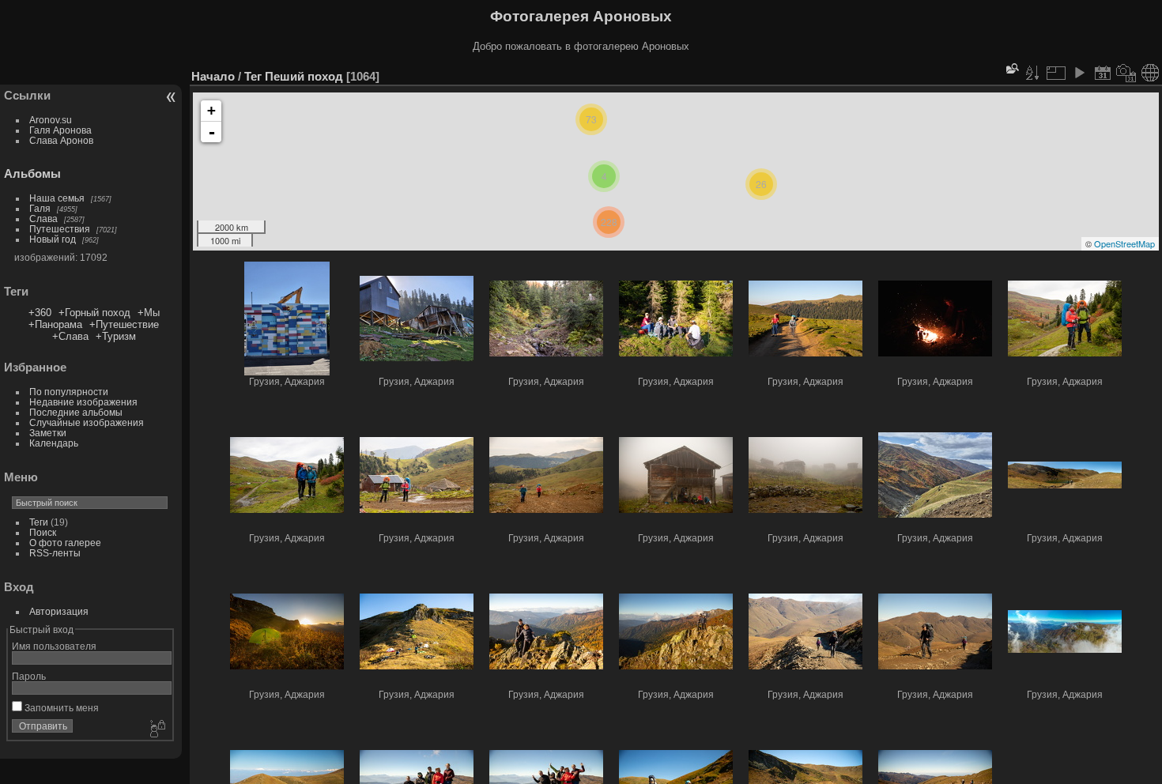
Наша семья (57, 198)
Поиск (42, 532)
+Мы (149, 312)
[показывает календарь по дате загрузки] (1102, 72)
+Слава (70, 336)
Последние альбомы (76, 412)
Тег (253, 76)
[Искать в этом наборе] (1011, 68)
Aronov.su (50, 120)
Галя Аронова (60, 130)
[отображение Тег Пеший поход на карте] (1150, 72)
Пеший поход (304, 76)
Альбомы (32, 173)
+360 (39, 312)
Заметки (47, 433)
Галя (40, 208)
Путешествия (59, 229)
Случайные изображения (86, 422)
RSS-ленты (55, 553)
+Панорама (55, 324)
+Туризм (116, 336)
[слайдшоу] (1079, 72)
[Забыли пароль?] (156, 729)
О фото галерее (65, 542)
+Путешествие (124, 324)
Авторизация (59, 611)
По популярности (68, 391)
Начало (213, 76)
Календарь (53, 443)
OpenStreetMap (1124, 243)
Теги (38, 522)
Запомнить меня (60, 708)
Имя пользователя (54, 646)
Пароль (29, 676)
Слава (43, 218)
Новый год (52, 239)
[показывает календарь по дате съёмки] (1126, 72)
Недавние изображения (83, 402)
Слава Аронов (61, 140)
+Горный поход (94, 312)
